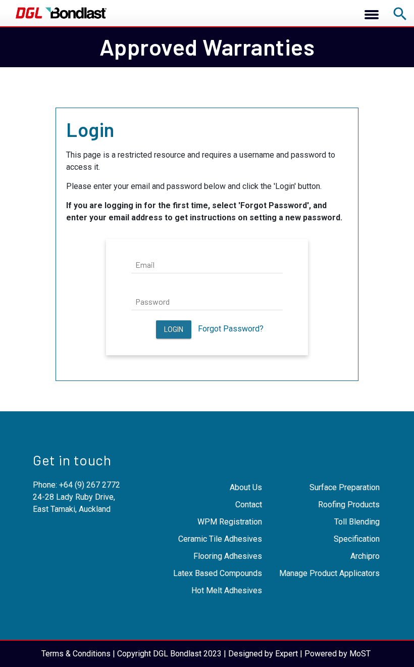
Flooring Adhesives (227, 556)
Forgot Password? (231, 328)
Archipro (365, 556)
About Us (246, 487)
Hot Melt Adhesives (226, 590)
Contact (248, 504)
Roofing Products (349, 504)
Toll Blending (357, 522)
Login (173, 329)
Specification (357, 539)
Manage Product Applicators (329, 573)
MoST (360, 653)
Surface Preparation (344, 487)
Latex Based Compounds (217, 573)
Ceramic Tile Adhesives (220, 539)
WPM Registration (229, 522)
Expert (286, 653)
